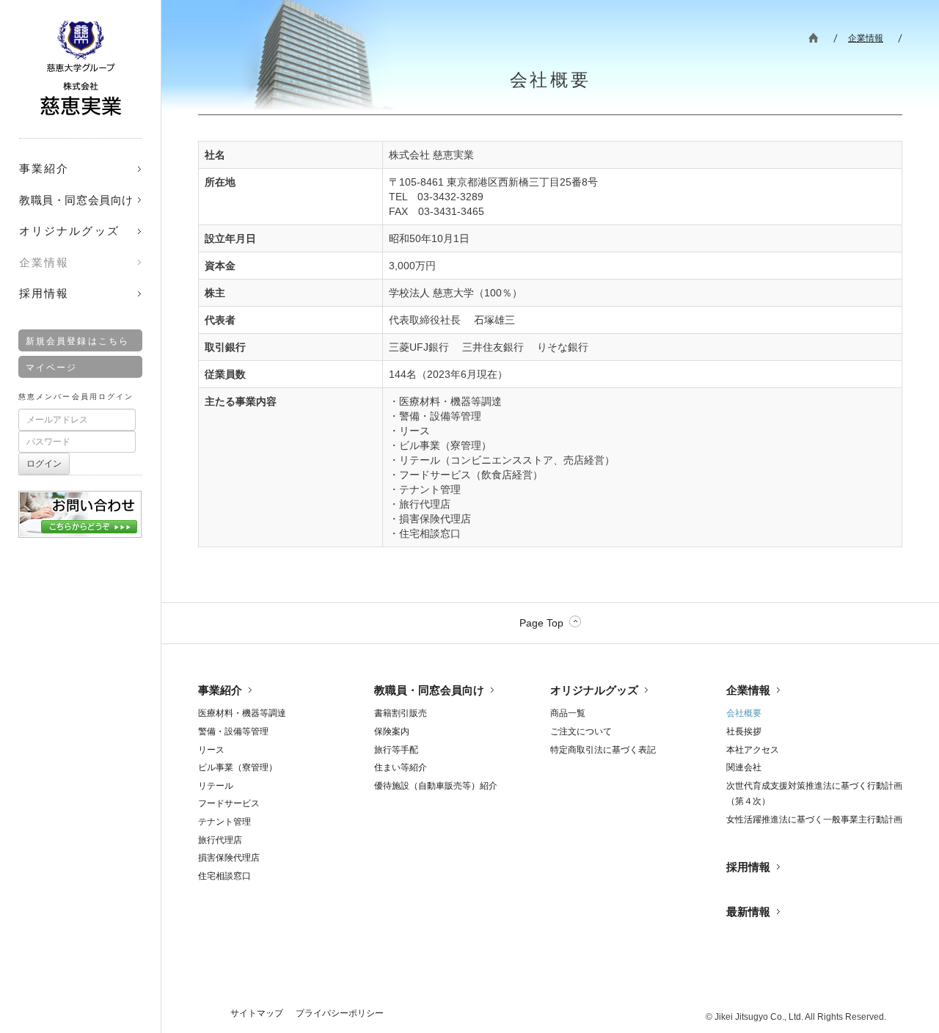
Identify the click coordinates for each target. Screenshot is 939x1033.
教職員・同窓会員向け (429, 690)
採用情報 (748, 867)
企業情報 (865, 38)
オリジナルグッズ (594, 690)
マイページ (52, 367)
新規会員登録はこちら (77, 341)
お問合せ (80, 508)
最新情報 (748, 911)
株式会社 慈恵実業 (80, 68)
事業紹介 (220, 690)
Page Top (541, 623)
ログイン (44, 464)
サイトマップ (256, 1013)
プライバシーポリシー (340, 1013)
